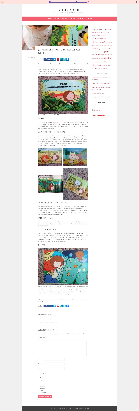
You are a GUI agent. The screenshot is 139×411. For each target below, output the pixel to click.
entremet (102, 42)
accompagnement (97, 29)
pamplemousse (100, 52)
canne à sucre (99, 35)
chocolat (96, 38)
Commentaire (40, 338)
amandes (106, 29)
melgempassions (69, 10)
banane (94, 32)
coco (104, 38)
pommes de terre (108, 54)
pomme (102, 54)
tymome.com (54, 122)
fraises (93, 45)
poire (98, 54)
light (104, 49)
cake (107, 32)
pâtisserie (101, 58)
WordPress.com (84, 408)
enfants (45, 316)
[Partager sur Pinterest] (58, 59)
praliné (94, 58)
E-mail (40, 364)
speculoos (100, 65)
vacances (95, 68)
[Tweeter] (54, 59)
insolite (95, 48)
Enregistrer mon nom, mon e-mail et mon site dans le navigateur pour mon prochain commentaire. (42, 382)
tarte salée (107, 65)
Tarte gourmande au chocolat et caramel (101, 97)
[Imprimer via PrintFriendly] (64, 59)
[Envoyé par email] (61, 59)
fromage (98, 45)
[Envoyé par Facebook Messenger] (67, 59)
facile (106, 42)
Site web (40, 369)
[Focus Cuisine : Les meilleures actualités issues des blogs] (98, 116)
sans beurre (99, 62)
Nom (40, 359)
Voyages (64, 19)
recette (106, 57)
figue (110, 42)
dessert (96, 42)
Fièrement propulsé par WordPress (60, 408)
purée (97, 58)
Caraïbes (103, 35)
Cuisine (57, 19)
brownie (98, 32)
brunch (103, 32)
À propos (89, 19)
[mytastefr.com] (96, 110)
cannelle (94, 35)
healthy (102, 45)
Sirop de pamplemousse (98, 93)
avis (42, 316)
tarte (104, 65)
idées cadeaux (51, 316)
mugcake (94, 52)
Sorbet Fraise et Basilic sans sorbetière (49, 322)
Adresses (80, 19)
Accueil (49, 19)
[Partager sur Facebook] (49, 59)
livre (55, 316)
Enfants (45, 314)
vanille (100, 68)
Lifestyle (72, 19)
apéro (110, 29)
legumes (100, 49)
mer (106, 49)
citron (101, 38)
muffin (109, 49)
